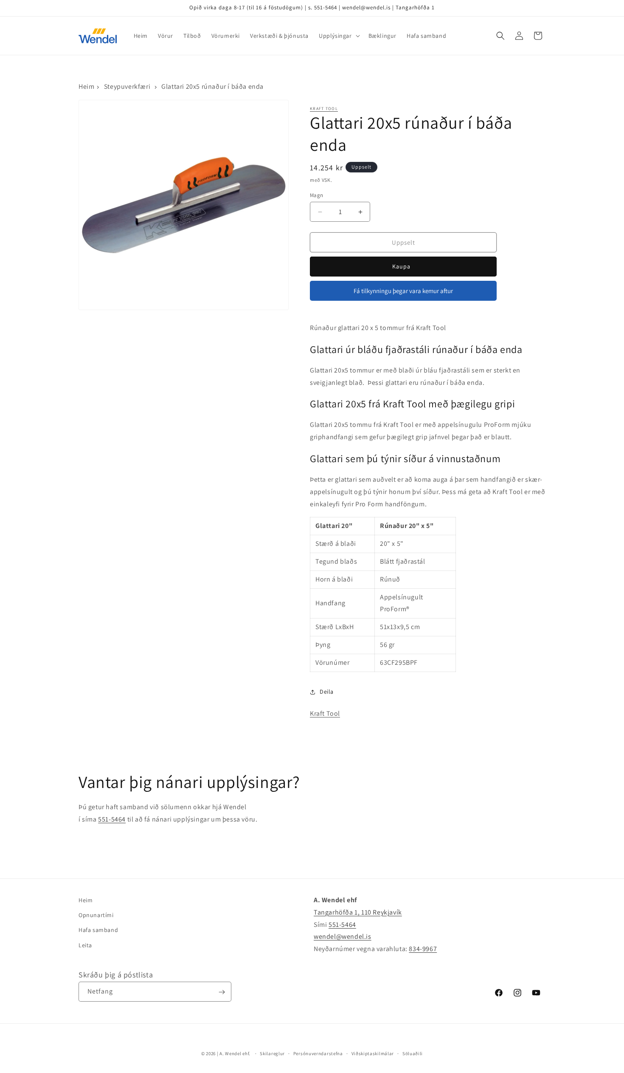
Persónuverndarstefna (318, 1053)
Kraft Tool (324, 108)
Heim (86, 86)
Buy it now (403, 267)
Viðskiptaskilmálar (372, 1053)
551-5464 (112, 819)
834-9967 (423, 948)
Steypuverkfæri (127, 86)
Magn (316, 195)
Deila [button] (327, 691)
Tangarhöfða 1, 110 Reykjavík (358, 912)
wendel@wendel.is (342, 936)
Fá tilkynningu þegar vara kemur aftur (403, 291)
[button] (338, 36)
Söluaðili (412, 1053)
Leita (85, 945)
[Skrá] (221, 992)
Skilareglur (272, 1053)
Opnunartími (96, 915)
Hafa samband (98, 930)
